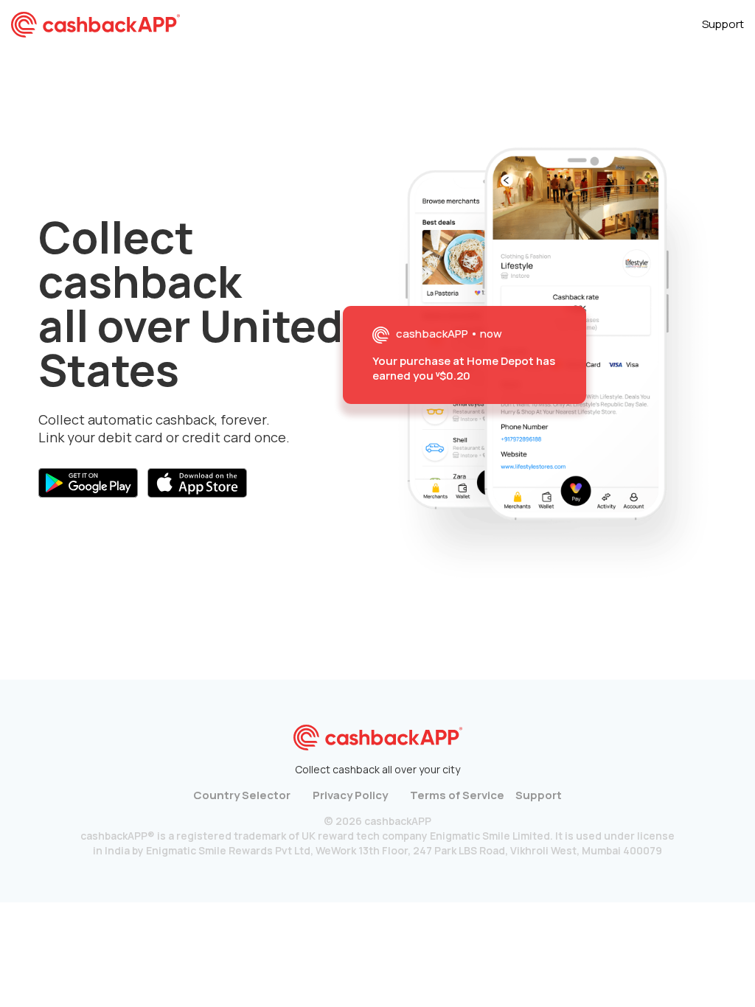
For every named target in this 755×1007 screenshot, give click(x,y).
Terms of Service (457, 795)
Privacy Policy (350, 795)
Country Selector (241, 795)
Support (723, 24)
